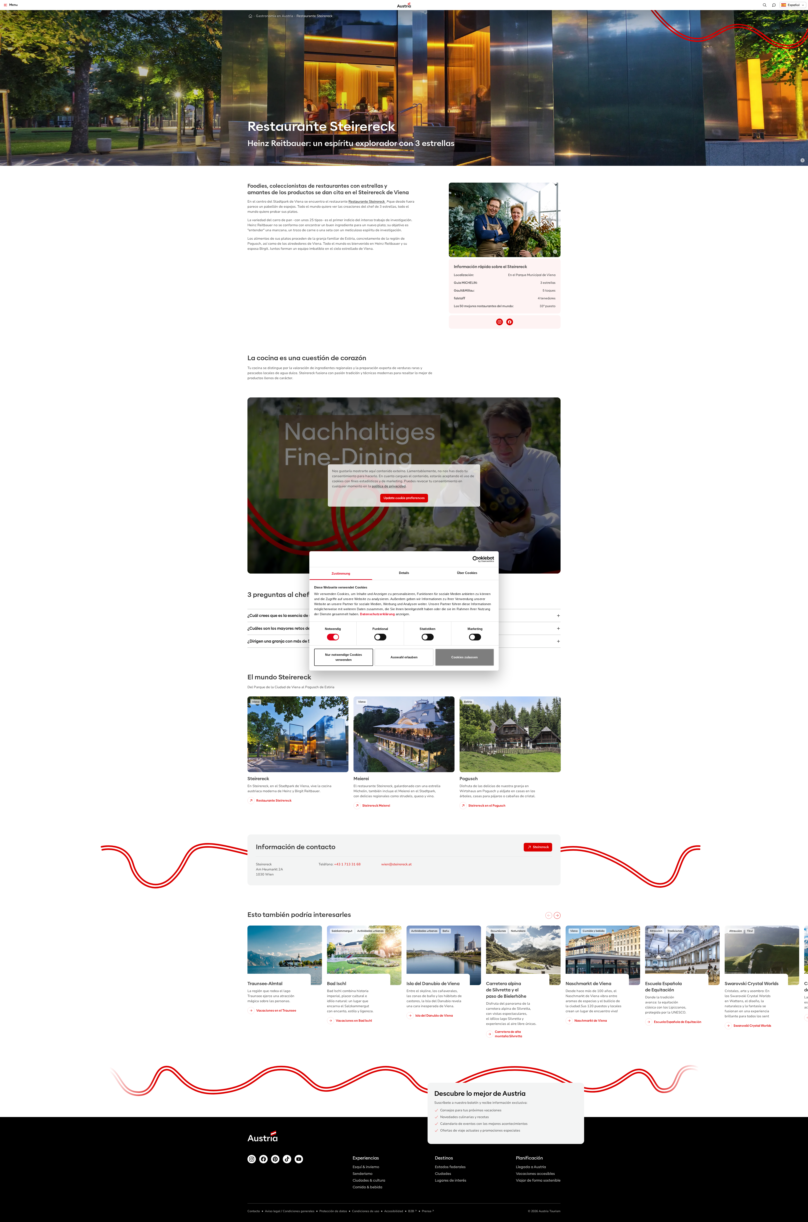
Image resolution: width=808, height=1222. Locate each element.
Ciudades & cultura (369, 1180)
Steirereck (541, 847)
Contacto (253, 1211)
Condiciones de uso (365, 1211)
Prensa (426, 1211)
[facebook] (509, 322)
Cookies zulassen (464, 657)
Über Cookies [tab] (467, 573)
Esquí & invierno (366, 1167)
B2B (411, 1211)
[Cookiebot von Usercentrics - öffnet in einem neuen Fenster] (475, 559)
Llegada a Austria (531, 1167)
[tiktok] (287, 1159)
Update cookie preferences (404, 498)
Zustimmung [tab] (341, 573)
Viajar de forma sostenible (538, 1180)
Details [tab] (404, 573)
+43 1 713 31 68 (347, 864)
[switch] (380, 637)
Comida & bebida (367, 1187)
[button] (792, 5)
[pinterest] (275, 1159)
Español (794, 5)
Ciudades (443, 1174)
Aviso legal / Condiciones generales (289, 1211)
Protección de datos (333, 1211)
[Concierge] (774, 5)
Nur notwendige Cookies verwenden (343, 657)
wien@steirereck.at (396, 864)
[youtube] (299, 1159)
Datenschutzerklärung (377, 614)
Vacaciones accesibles (535, 1174)
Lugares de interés (450, 1180)
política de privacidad (389, 486)
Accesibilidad (393, 1211)
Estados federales (450, 1167)
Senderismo (362, 1174)
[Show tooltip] (802, 160)
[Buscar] (764, 5)
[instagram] (499, 322)
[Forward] (557, 915)
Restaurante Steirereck (367, 201)
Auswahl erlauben (404, 657)
